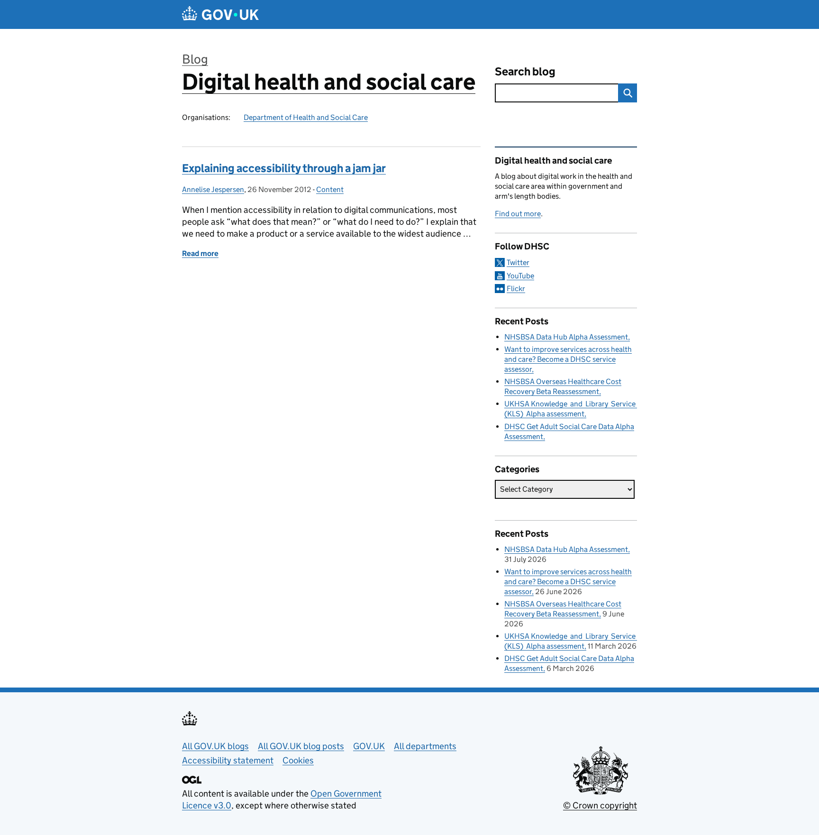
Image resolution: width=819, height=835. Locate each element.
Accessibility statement (227, 760)
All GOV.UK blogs (215, 746)
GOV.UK (369, 746)
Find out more (518, 213)
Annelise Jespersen (213, 189)
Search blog (525, 71)
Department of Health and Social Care (306, 117)
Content (330, 189)
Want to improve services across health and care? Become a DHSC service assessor (568, 359)
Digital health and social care (328, 82)
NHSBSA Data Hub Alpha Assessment (566, 336)
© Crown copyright (600, 805)
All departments (425, 746)
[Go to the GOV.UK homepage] (220, 14)
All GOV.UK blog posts (301, 746)
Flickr (516, 288)
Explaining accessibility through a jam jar (284, 168)
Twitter (518, 262)
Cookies (298, 760)
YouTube (520, 275)
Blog (195, 59)
